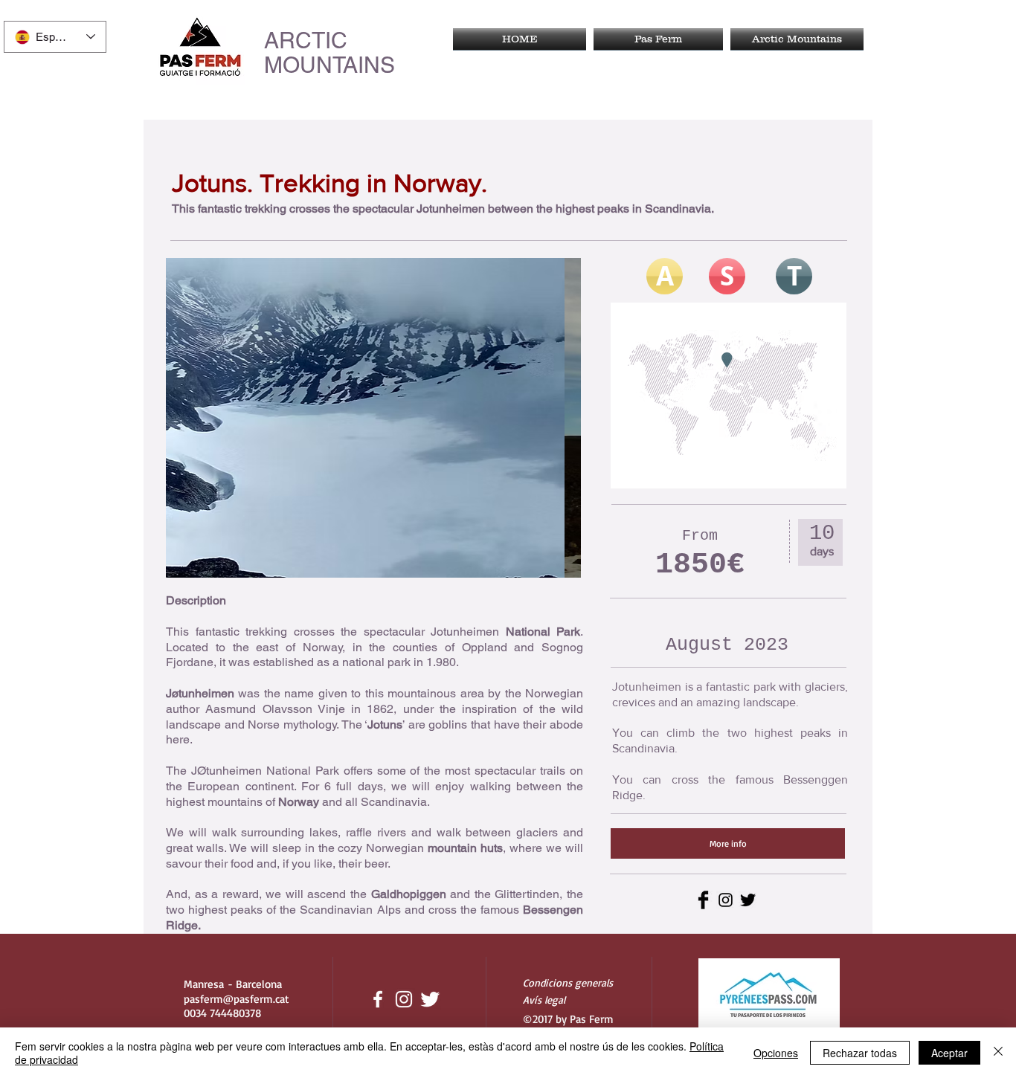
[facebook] (378, 999)
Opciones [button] (775, 1052)
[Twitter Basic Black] (748, 900)
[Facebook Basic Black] (703, 900)
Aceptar (949, 1052)
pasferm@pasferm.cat (236, 999)
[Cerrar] (998, 1052)
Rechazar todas (860, 1052)
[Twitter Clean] (430, 999)
